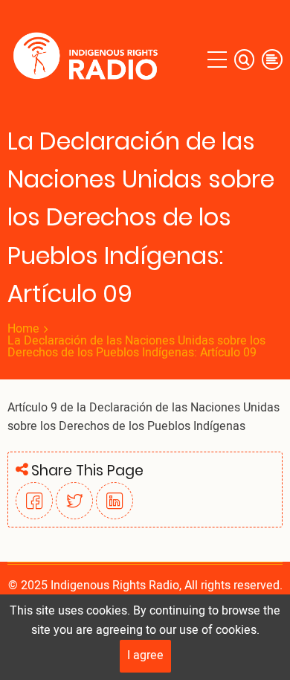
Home (23, 329)
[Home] (88, 59)
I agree (145, 655)
